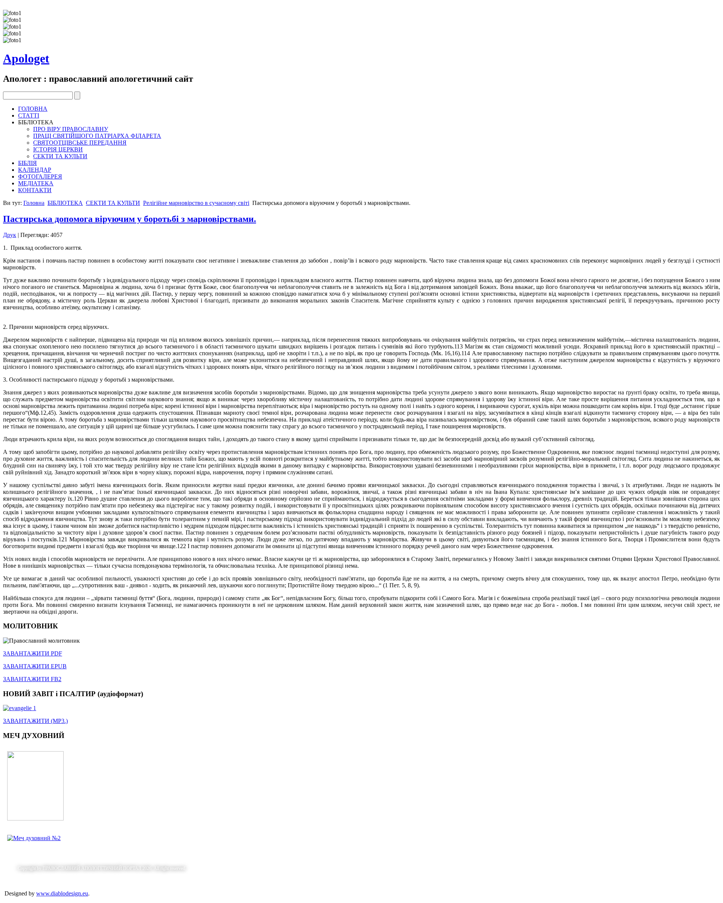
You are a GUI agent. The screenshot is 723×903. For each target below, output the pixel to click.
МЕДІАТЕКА (35, 183)
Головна (33, 203)
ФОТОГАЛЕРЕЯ (40, 176)
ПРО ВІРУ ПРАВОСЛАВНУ (70, 129)
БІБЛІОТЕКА (65, 203)
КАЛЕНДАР (34, 170)
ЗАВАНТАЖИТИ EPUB (35, 666)
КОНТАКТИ (35, 190)
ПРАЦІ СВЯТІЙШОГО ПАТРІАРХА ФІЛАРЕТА (97, 136)
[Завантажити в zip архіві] (34, 838)
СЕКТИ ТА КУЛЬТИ (60, 156)
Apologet (26, 58)
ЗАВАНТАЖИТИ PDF (32, 653)
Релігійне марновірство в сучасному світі (196, 203)
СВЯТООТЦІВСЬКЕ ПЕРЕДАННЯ (80, 142)
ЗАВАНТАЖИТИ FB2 (32, 679)
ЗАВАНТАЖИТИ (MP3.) (35, 721)
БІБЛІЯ (27, 163)
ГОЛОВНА (32, 108)
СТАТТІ (28, 115)
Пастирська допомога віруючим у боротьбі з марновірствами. (129, 219)
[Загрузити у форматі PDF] (35, 818)
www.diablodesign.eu (62, 893)
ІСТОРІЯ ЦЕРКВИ (58, 149)
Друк (9, 235)
